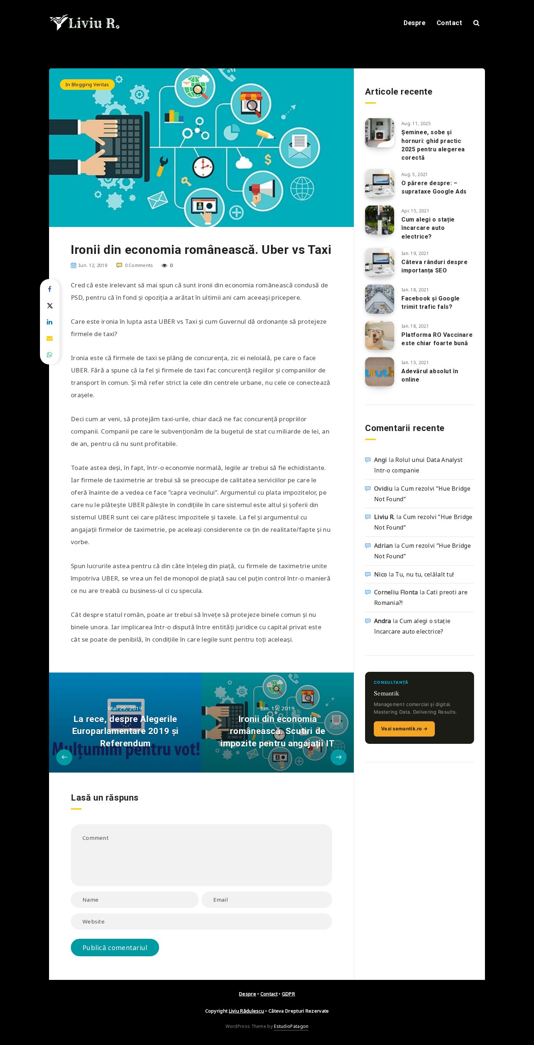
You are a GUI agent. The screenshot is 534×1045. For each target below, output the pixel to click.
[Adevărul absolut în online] (379, 371)
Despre (414, 23)
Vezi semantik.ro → (404, 728)
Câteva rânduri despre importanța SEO (434, 266)
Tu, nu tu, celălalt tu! (424, 574)
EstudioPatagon (291, 1026)
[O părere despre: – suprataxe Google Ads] (379, 183)
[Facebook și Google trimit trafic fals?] (379, 299)
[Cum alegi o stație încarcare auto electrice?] (379, 220)
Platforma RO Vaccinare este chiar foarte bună (437, 339)
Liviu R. (384, 517)
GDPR (288, 993)
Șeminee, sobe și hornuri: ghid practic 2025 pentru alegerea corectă (433, 145)
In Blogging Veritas (87, 84)
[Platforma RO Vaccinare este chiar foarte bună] (379, 335)
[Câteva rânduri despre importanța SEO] (379, 262)
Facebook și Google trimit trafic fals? (430, 302)
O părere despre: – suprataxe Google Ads (434, 187)
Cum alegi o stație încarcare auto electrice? (428, 228)
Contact (449, 23)
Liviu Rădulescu (246, 1011)
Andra (382, 621)
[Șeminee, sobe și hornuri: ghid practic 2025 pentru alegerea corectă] (379, 132)
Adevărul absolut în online (429, 375)
